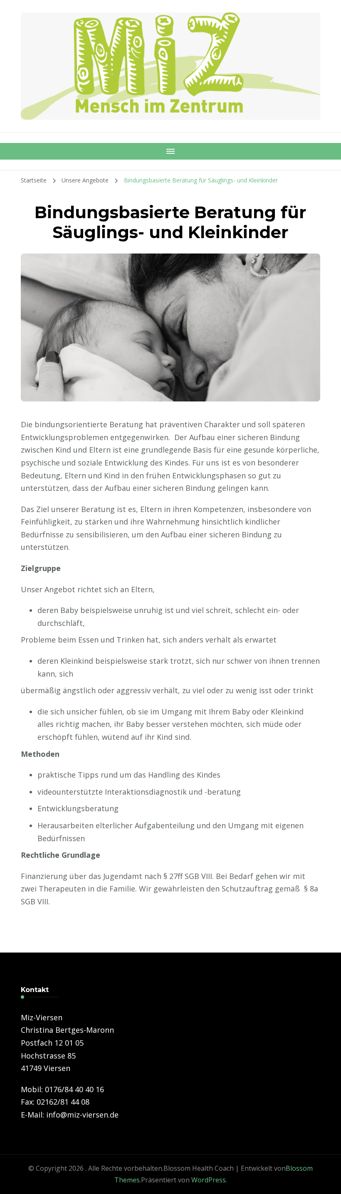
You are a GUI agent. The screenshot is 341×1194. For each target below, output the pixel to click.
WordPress (208, 1179)
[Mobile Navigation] (170, 151)
